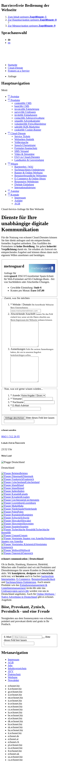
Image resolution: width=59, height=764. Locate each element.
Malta (20, 505)
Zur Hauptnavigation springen (32, 19)
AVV (10, 671)
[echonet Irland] (9, 485)
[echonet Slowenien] (12, 523)
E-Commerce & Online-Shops (30, 178)
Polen (20, 511)
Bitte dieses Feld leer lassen (40, 417)
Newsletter (13, 680)
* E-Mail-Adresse (19, 405)
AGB (17, 203)
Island (21, 488)
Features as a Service (19, 70)
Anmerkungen (31, 352)
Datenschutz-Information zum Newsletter (22, 629)
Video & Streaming (24, 154)
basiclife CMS (21, 106)
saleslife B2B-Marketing (27, 126)
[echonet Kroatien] (11, 497)
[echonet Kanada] (10, 494)
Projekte (13, 96)
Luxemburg (30, 502)
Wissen (13, 163)
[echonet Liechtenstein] (13, 500)
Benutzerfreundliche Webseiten (30, 175)
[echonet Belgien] (10, 473)
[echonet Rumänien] (11, 514)
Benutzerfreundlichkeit (43, 579)
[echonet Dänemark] (11, 476)
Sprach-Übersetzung (25, 145)
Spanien (24, 526)
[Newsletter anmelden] (43, 637)
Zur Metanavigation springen (31, 25)
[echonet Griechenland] (13, 482)
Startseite (12, 64)
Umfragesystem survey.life (15, 591)
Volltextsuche (21, 142)
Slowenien (28, 523)
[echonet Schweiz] (10, 517)
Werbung (12, 677)
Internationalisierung (25, 187)
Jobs (10, 665)
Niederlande (30, 508)
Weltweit (25, 550)
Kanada (24, 494)
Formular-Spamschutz (25, 148)
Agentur (13, 191)
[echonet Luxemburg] (12, 502)
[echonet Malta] (9, 505)
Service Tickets (22, 136)
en (9, 42)
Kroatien (25, 497)
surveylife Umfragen (25, 112)
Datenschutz (14, 674)
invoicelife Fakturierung (26, 109)
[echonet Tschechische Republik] (18, 529)
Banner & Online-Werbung (28, 172)
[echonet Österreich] (11, 553)
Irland (21, 485)
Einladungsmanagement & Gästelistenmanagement (24, 586)
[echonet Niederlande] (12, 508)
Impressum (20, 197)
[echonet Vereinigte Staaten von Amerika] (22, 538)
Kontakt (13, 194)
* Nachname (17, 402)
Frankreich (28, 479)
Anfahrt (18, 200)
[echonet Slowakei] (11, 520)
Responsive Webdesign (26, 181)
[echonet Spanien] (10, 526)
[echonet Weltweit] (11, 550)
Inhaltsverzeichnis (17, 668)
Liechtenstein (32, 500)
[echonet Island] (9, 488)
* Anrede (15, 395)
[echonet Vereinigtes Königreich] (18, 544)
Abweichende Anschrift (31, 316)
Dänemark (27, 476)
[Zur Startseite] (8, 51)
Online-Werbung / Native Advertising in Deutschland (28, 595)
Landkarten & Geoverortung (29, 160)
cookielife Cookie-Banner (27, 129)
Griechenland (32, 482)
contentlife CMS (22, 103)
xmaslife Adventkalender (27, 120)
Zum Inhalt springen (27, 16)
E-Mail (7, 636)
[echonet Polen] (9, 511)
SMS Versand (21, 151)
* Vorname (16, 398)
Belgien (24, 473)
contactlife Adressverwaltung (29, 118)
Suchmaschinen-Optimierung (29, 169)
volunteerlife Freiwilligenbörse (30, 123)
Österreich (27, 553)
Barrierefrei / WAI (23, 166)
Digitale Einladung (24, 184)
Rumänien (27, 514)
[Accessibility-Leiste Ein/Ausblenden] (2, 59)
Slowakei (26, 520)
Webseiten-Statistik (24, 139)
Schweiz (24, 517)
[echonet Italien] (9, 491)
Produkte (14, 100)
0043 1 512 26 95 (10, 436)
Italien (21, 491)
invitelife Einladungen (25, 115)
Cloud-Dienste (15, 67)
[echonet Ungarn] (10, 535)
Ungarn (23, 535)
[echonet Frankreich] (12, 479)
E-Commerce (23, 579)
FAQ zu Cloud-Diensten (27, 157)
